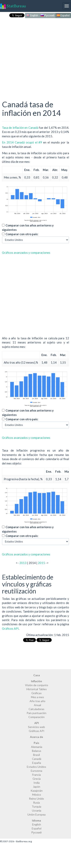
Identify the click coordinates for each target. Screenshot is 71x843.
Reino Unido (36, 798)
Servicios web (36, 727)
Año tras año (37, 701)
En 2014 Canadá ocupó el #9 (22, 142)
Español (65, 15)
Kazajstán (37, 790)
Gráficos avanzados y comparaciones (26, 252)
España (36, 762)
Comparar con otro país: (22, 234)
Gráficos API (10, 628)
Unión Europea (36, 814)
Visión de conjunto (36, 685)
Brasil (36, 754)
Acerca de (36, 737)
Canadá (36, 758)
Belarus (36, 750)
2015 (41, 563)
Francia (36, 774)
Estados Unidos (36, 766)
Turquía (36, 806)
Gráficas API (36, 731)
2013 (22, 563)
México (36, 794)
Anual (37, 705)
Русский (49, 15)
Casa (36, 675)
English (34, 15)
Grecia (37, 778)
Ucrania (36, 810)
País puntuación (36, 713)
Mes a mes (37, 697)
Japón (36, 786)
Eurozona (36, 770)
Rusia (36, 802)
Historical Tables (36, 689)
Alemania (36, 746)
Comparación (36, 717)
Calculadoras (36, 709)
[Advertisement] (35, 55)
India (37, 782)
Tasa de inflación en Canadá (20, 127)
